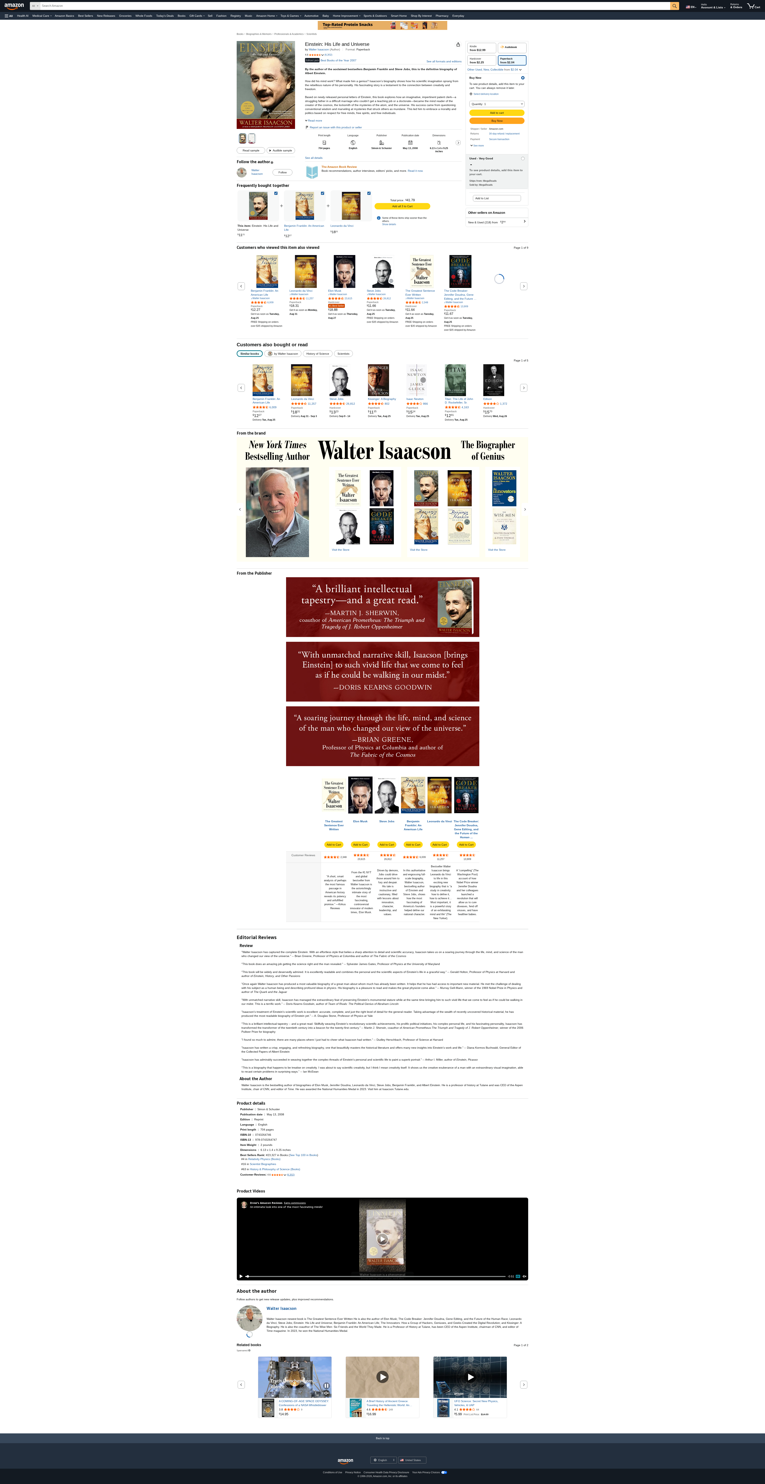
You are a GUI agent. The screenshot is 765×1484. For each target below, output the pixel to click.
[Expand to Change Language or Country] (695, 7)
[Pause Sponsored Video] (326, 1386)
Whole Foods (143, 15)
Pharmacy (442, 15)
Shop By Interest (421, 15)
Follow (283, 172)
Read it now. (415, 170)
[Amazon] (14, 6)
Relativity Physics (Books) (264, 1159)
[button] (9, 16)
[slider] (375, 1276)
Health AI (22, 15)
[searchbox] (355, 6)
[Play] (240, 1276)
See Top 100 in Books (303, 1155)
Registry (235, 15)
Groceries (125, 15)
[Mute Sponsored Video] (326, 1393)
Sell (210, 15)
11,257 (312, 403)
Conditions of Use (332, 1472)
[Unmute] (525, 1276)
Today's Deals (165, 15)
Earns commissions (295, 1202)
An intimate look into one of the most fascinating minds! (286, 1206)
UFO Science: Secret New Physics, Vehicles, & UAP (476, 1403)
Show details (389, 224)
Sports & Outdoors (375, 15)
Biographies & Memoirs (259, 34)
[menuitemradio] (518, 1276)
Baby (326, 15)
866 (425, 403)
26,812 (350, 403)
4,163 (465, 407)
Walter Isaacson (319, 49)
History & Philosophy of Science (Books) (275, 1169)
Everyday (458, 15)
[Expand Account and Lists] (725, 7)
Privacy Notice (353, 1472)
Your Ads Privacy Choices (426, 1472)
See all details (314, 157)
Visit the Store (340, 549)
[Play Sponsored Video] (382, 1377)
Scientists (311, 34)
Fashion (221, 15)
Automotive (311, 15)
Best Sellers (85, 15)
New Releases (106, 15)
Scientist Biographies (263, 1164)
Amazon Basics (64, 15)
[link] (305, 206)
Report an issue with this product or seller (336, 127)
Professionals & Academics (289, 34)
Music (248, 15)
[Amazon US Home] (345, 1462)
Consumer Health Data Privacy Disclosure (386, 1472)
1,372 (503, 403)
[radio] (482, 48)
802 (387, 403)
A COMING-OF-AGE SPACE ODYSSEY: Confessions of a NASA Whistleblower (304, 1403)
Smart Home (399, 15)
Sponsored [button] (242, 1350)
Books (181, 15)
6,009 (273, 407)
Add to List (482, 198)
